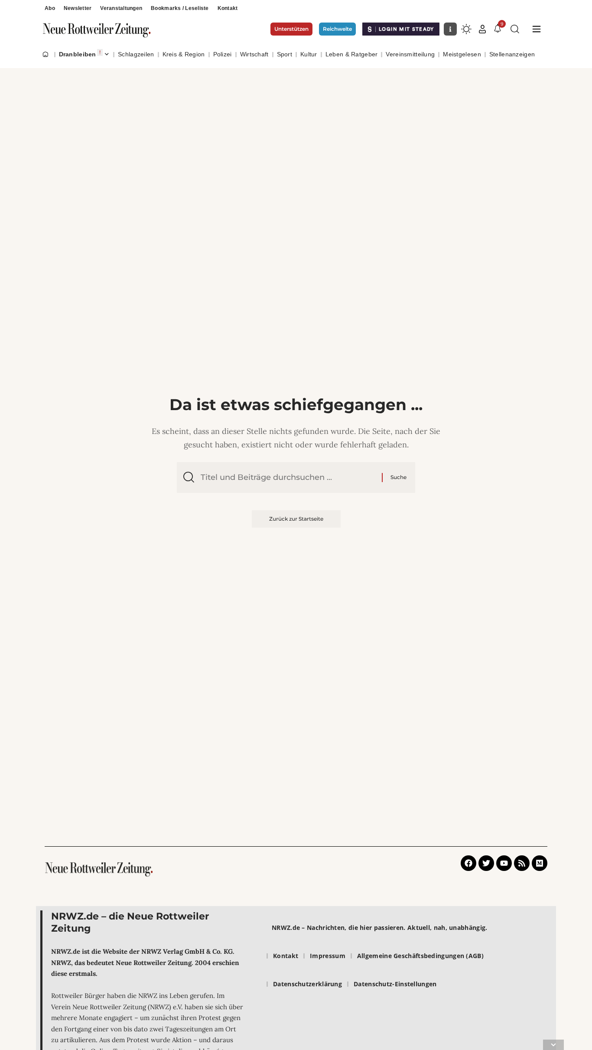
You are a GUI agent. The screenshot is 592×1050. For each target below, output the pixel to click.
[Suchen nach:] (288, 477)
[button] (482, 29)
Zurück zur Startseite (296, 518)
